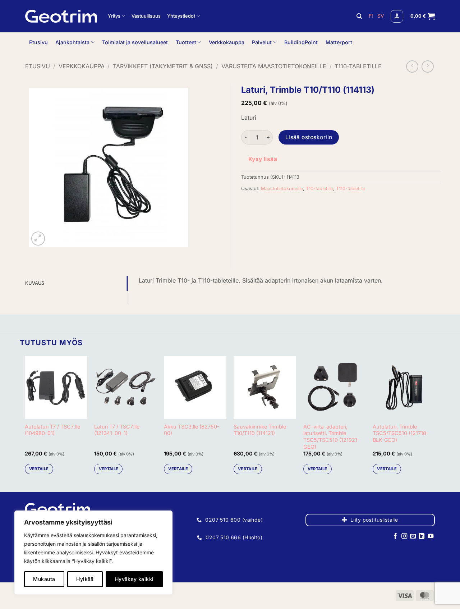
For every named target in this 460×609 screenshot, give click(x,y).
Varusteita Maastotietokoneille (273, 66)
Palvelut (262, 42)
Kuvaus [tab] (35, 283)
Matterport (339, 42)
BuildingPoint (301, 42)
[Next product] (412, 66)
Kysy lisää (262, 159)
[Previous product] (428, 66)
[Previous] (25, 417)
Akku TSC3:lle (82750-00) (192, 429)
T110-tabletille (358, 66)
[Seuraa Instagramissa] (404, 536)
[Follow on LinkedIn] (421, 536)
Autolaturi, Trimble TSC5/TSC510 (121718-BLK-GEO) (401, 433)
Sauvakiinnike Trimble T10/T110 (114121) (260, 429)
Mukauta (44, 579)
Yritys (114, 16)
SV (380, 16)
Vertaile (39, 468)
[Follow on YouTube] (430, 536)
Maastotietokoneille (282, 188)
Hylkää (85, 579)
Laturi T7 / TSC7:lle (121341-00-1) (116, 429)
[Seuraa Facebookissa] (395, 536)
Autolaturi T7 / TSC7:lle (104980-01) (52, 429)
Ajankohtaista (72, 42)
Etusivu (38, 42)
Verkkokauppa (226, 42)
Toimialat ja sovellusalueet (135, 42)
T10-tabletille (319, 188)
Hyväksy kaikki (134, 579)
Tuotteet (186, 42)
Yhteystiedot (181, 16)
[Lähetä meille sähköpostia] (413, 536)
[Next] (434, 417)
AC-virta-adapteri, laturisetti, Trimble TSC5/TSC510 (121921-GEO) (331, 436)
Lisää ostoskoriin (308, 137)
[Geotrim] (61, 16)
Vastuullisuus (146, 16)
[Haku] (359, 16)
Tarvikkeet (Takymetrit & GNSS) (163, 66)
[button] (397, 16)
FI (371, 16)
